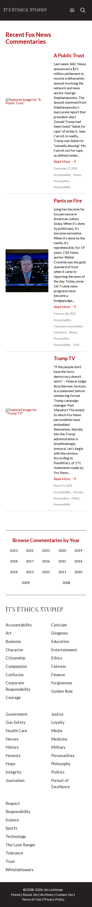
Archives (46, 894)
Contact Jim (64, 894)
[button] (72, 10)
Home (15, 894)
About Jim (30, 894)
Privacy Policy (53, 899)
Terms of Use (31, 899)
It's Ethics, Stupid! (24, 10)
